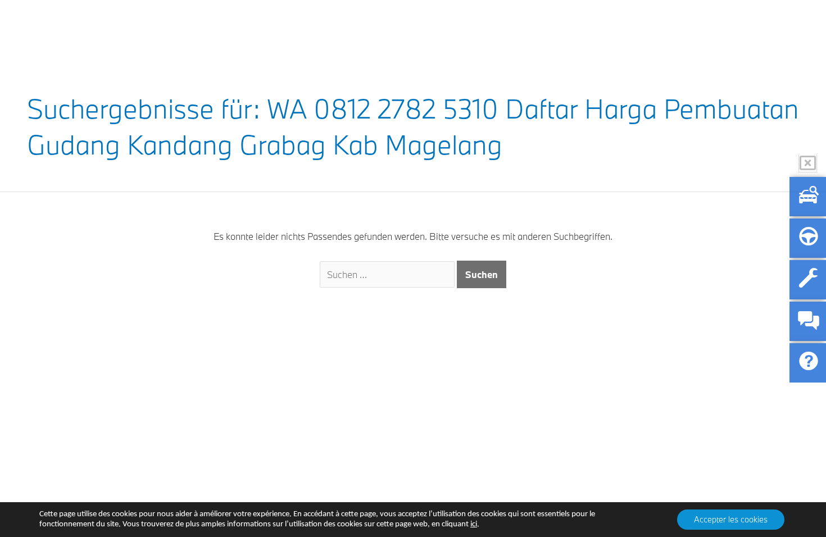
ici (473, 524)
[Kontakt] (807, 321)
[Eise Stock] (807, 196)
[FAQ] (807, 363)
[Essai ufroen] (807, 238)
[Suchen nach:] (388, 274)
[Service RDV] (807, 279)
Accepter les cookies (731, 519)
